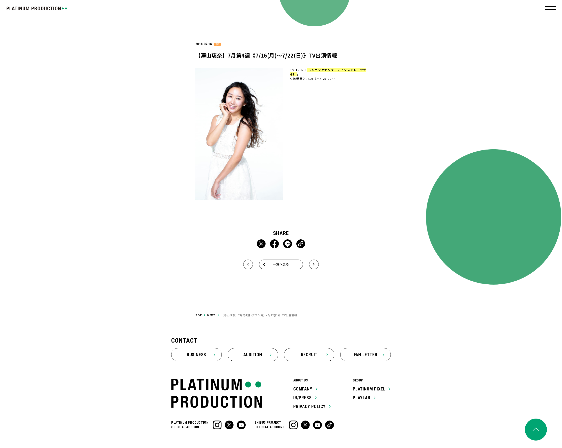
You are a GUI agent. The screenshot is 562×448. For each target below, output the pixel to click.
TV (217, 44)
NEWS (211, 315)
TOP (198, 315)
